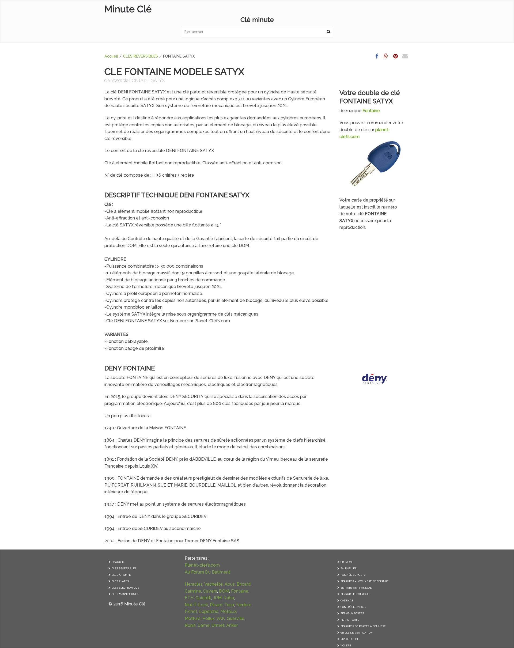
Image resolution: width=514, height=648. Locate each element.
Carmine (193, 591)
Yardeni (243, 604)
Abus (230, 584)
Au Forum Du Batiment (207, 572)
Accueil (111, 56)
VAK (220, 618)
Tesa (229, 604)
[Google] (386, 56)
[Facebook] (376, 56)
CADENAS (347, 600)
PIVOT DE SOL (350, 639)
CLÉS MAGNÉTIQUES (125, 594)
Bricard (244, 584)
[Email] (405, 56)
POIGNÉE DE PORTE (353, 574)
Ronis (190, 625)
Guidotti (203, 597)
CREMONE (347, 561)
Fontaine (239, 591)
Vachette (213, 584)
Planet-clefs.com (202, 565)
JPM (217, 597)
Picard (216, 604)
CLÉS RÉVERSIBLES (140, 56)
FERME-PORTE (350, 619)
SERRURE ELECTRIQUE (355, 594)
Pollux (208, 618)
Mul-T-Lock (196, 604)
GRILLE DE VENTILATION (357, 632)
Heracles (194, 584)
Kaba (229, 597)
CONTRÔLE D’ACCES (353, 606)
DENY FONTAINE (129, 368)
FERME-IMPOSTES (352, 613)
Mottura (193, 618)
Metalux (228, 611)
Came (204, 625)
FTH (189, 597)
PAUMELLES (348, 568)
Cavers (210, 591)
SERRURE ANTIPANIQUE (356, 587)
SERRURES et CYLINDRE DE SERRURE (364, 581)
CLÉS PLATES (120, 581)
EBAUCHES (119, 561)
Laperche (208, 611)
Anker (232, 625)
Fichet (191, 611)
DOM (224, 591)
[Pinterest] (395, 56)
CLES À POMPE (121, 574)
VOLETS (346, 645)
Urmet (217, 625)
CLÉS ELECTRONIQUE (125, 587)
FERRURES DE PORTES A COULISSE (363, 626)
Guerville (235, 618)
